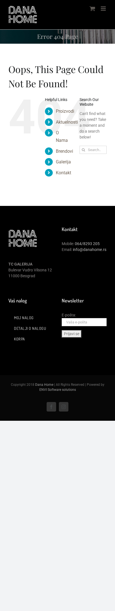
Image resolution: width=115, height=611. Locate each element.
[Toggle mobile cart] (92, 8)
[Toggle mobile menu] (104, 8)
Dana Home (44, 385)
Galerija (63, 161)
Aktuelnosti (67, 122)
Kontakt (63, 172)
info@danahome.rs (89, 249)
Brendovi (64, 151)
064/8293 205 (87, 243)
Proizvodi (65, 111)
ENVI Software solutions (57, 390)
